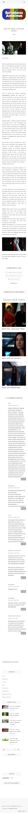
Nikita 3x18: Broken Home (11, 387)
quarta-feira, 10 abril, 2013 (14, 487)
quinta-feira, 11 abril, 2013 (13, 517)
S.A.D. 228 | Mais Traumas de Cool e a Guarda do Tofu (15, 740)
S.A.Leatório (5, 688)
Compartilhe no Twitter (15, 275)
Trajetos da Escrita (6, 697)
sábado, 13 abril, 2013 (13, 618)
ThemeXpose (19, 806)
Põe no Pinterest (15, 279)
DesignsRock (5, 808)
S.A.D (3, 685)
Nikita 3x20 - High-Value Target (13, 329)
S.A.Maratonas (5, 691)
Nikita (16, 283)
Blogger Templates (6, 806)
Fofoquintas (5, 679)
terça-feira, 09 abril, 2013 (13, 405)
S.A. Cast (4, 682)
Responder (23, 508)
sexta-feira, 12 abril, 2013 (13, 586)
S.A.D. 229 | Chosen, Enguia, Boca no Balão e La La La (15, 731)
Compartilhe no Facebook (14, 272)
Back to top (21, 811)
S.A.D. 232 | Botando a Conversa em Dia (15, 707)
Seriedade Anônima (6, 694)
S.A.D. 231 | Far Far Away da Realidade (14, 714)
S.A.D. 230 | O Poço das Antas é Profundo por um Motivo (15, 722)
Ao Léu (3, 676)
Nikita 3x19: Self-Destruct (11, 358)
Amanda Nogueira (14, 550)
